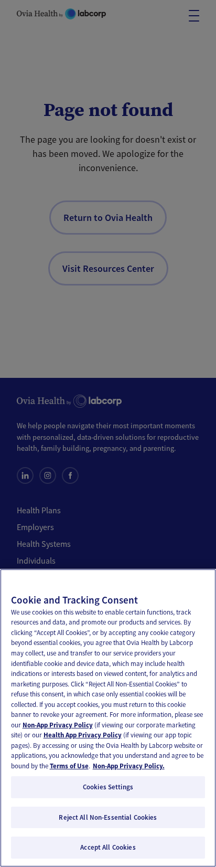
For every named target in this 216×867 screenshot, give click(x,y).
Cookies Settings (108, 787)
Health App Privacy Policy (83, 735)
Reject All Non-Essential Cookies (108, 817)
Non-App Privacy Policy (58, 725)
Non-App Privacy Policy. (129, 766)
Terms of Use (69, 766)
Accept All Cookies (107, 847)
